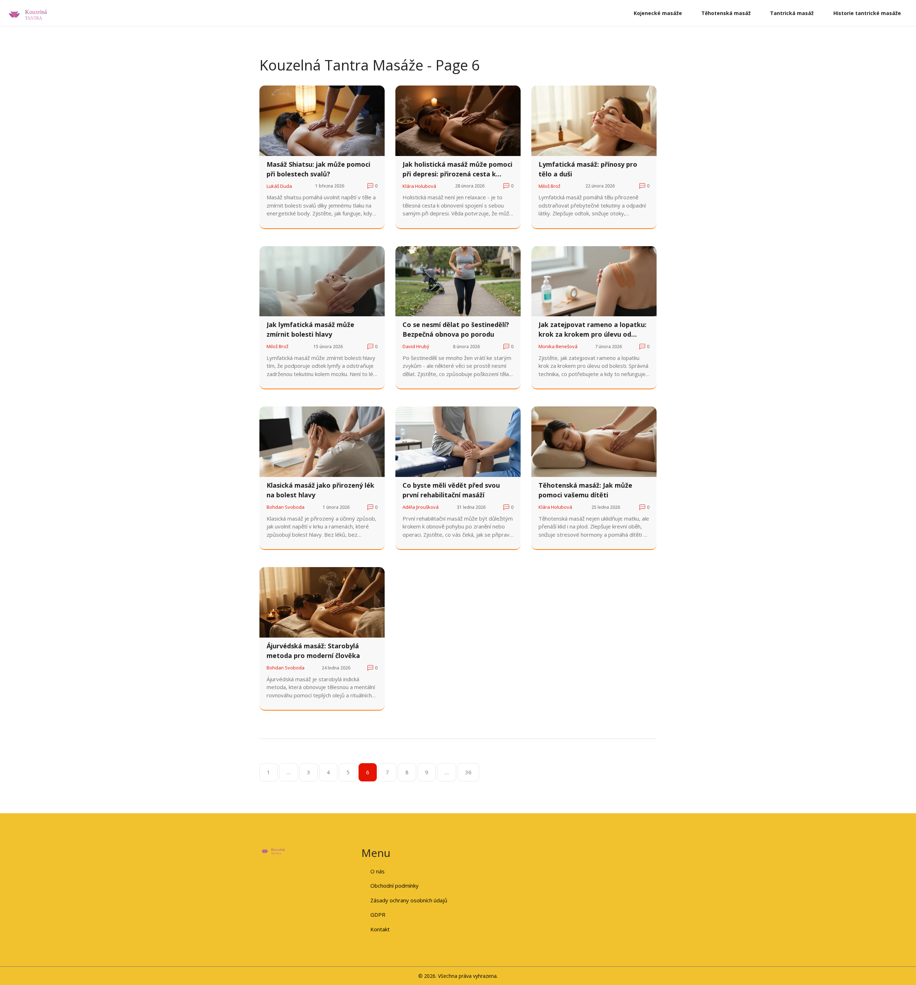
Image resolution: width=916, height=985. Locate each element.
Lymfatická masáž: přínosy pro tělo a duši (588, 169)
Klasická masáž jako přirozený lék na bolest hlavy (320, 490)
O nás (377, 871)
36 (468, 772)
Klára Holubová (419, 186)
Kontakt (380, 929)
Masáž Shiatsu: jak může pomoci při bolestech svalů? (318, 169)
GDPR (377, 914)
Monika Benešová (558, 346)
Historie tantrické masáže (867, 13)
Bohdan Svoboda (285, 507)
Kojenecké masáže (658, 13)
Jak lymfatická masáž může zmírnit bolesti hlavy (310, 329)
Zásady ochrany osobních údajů (408, 900)
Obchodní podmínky (394, 885)
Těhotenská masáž (726, 13)
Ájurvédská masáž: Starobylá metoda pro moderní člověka (313, 651)
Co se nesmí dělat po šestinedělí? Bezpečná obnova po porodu (456, 329)
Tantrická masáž (792, 13)
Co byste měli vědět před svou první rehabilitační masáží (451, 490)
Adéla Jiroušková (421, 507)
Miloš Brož (549, 186)
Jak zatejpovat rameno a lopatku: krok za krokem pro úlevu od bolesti (593, 329)
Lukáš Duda (279, 186)
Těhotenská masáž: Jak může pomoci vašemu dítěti (585, 490)
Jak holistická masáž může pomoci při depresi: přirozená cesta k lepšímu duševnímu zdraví (457, 169)
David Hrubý (416, 346)
